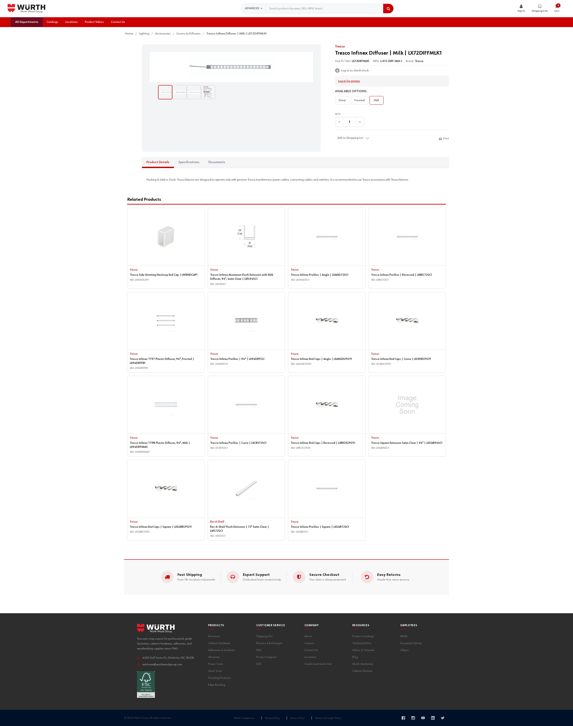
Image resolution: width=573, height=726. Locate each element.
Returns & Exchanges (269, 643)
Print (446, 138)
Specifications (188, 162)
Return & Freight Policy (328, 718)
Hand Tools (215, 671)
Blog (355, 657)
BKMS (404, 636)
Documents (216, 162)
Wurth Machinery (362, 664)
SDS (258, 664)
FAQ (258, 650)
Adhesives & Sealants (221, 650)
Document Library (411, 643)
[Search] (388, 8)
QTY (392, 114)
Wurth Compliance (244, 718)
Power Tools (215, 664)
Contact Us (311, 650)
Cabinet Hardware (219, 643)
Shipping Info (264, 636)
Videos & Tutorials (363, 650)
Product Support (266, 657)
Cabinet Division (362, 671)
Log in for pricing (349, 81)
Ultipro (404, 650)
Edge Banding (216, 684)
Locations (310, 657)
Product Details (157, 162)
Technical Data (361, 643)
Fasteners (214, 636)
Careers (309, 643)
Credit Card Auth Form (317, 664)
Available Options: (351, 91)
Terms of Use (297, 718)
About (308, 636)
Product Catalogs (363, 636)
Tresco (340, 46)
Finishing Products (219, 678)
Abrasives (214, 657)
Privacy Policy (272, 718)
